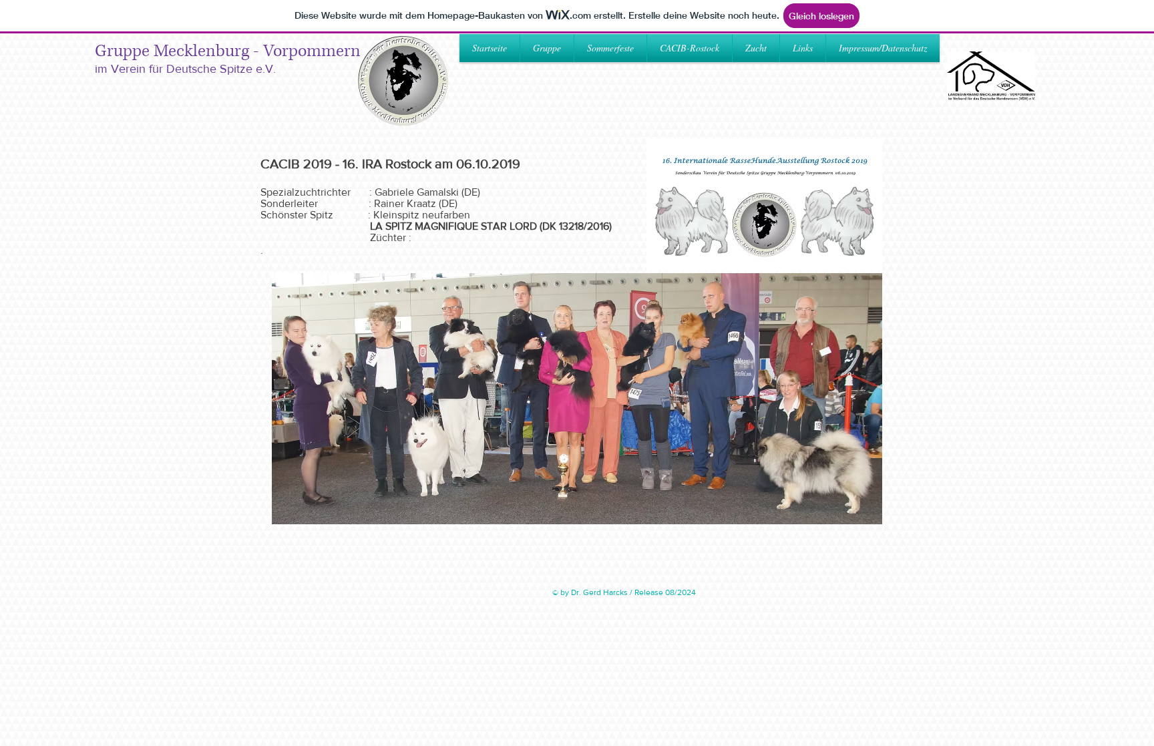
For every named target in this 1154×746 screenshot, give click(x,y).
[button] (610, 48)
